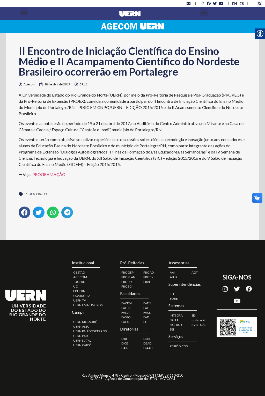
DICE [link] (124, 343)
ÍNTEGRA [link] (176, 315)
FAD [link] (146, 317)
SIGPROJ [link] (176, 325)
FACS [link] (147, 312)
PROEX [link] (30, 194)
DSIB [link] (146, 339)
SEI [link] (172, 329)
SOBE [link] (174, 298)
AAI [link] (172, 272)
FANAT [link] (126, 312)
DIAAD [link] (147, 348)
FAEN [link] (147, 303)
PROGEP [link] (127, 272)
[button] (259, 4)
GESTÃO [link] (79, 272)
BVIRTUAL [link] (199, 325)
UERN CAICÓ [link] (82, 345)
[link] (188, 3)
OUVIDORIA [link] (81, 296)
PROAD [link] (148, 272)
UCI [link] (75, 286)
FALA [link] (125, 322)
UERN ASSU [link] (81, 326)
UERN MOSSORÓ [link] (85, 322)
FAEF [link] (147, 308)
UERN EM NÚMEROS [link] (87, 305)
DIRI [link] (124, 339)
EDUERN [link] (79, 291)
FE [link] (145, 322)
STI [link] (172, 294)
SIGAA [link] (174, 320)
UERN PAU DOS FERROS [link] (90, 331)
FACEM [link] (126, 303)
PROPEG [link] (42, 194)
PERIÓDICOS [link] (179, 346)
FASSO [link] (126, 317)
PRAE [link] (147, 282)
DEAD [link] (147, 343)
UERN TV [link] (79, 300)
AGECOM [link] (80, 277)
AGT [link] (195, 272)
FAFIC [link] (125, 308)
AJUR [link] (173, 277)
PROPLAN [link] (128, 277)
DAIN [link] (125, 348)
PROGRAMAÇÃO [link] (48, 174)
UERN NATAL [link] (82, 340)
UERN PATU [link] (81, 336)
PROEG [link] (126, 286)
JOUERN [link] (79, 282)
